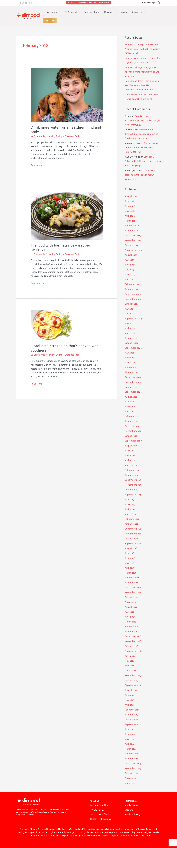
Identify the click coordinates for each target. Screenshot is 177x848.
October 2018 (131, 538)
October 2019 (131, 489)
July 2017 (129, 612)
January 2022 (131, 372)
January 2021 (131, 421)
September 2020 (133, 440)
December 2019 (133, 480)
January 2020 (131, 475)
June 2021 (130, 406)
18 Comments (38, 354)
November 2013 (133, 768)
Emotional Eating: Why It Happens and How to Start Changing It (143, 161)
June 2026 (130, 206)
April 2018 (130, 568)
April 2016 (130, 665)
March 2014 (130, 749)
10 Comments (38, 254)
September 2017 (133, 602)
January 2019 (131, 524)
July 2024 (129, 308)
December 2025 (133, 235)
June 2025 (130, 264)
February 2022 (132, 367)
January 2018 (131, 582)
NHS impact (71, 12)
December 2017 (133, 587)
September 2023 (133, 318)
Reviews (108, 12)
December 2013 (133, 763)
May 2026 (130, 211)
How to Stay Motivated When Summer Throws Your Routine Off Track (142, 147)
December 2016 (133, 636)
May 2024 (129, 313)
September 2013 (133, 778)
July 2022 (129, 352)
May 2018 (129, 563)
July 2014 (129, 729)
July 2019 (129, 499)
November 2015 (133, 675)
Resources (136, 12)
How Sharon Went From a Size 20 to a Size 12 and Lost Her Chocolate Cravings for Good (142, 85)
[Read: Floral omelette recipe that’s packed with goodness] (52, 325)
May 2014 (129, 739)
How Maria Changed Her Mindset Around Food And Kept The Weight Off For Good (142, 49)
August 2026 (131, 196)
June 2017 (130, 616)
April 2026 (130, 216)
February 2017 (132, 626)
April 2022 (130, 362)
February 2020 (132, 470)
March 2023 (131, 333)
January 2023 (131, 338)
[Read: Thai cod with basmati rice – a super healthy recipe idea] (67, 216)
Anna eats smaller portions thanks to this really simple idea (142, 174)
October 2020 (132, 436)
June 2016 (130, 656)
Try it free (50, 20)
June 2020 (130, 450)
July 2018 (129, 553)
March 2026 (131, 220)
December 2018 (133, 528)
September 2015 (133, 685)
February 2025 (132, 284)
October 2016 (131, 646)
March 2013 (130, 783)
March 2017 (130, 621)
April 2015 (129, 704)
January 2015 (131, 714)
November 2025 (133, 240)
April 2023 (130, 328)
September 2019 (133, 494)
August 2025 (131, 255)
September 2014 (133, 724)
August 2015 (131, 690)
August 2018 (131, 548)
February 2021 (132, 416)
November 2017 (133, 592)
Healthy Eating (55, 136)
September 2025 (133, 250)
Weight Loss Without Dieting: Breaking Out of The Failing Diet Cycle (141, 134)
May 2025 (129, 269)
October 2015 (131, 680)
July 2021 (129, 401)
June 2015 (130, 695)
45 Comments (38, 136)
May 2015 (129, 700)
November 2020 (133, 431)
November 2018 (133, 533)
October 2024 (131, 304)
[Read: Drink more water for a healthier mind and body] (67, 94)
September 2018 (133, 543)
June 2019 (130, 504)
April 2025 (130, 274)
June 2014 (130, 734)
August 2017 (131, 607)
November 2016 (133, 641)
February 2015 (132, 709)
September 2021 (133, 392)
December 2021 (133, 377)
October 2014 (131, 719)
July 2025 (129, 260)
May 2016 (129, 661)
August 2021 (131, 397)
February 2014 (132, 753)
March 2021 (130, 411)
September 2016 (133, 651)
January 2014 (131, 758)
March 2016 (131, 670)
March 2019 (131, 514)
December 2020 (133, 426)
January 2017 (131, 631)
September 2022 (133, 348)
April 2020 (130, 460)
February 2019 (132, 519)
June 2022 (130, 357)
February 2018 (132, 577)
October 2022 (131, 343)
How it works (51, 12)
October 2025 (131, 245)
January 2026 (131, 230)
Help (122, 12)
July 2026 (129, 201)
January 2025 (131, 289)
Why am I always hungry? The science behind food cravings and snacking (142, 71)
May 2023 (129, 323)
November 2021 (133, 382)
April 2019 (130, 509)
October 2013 (131, 773)
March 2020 (131, 465)
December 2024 (133, 294)
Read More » (37, 164)
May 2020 (130, 455)
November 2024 (133, 299)
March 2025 (131, 279)
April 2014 (129, 744)
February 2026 (132, 225)
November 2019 (133, 485)
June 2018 (130, 558)
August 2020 (131, 445)
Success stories (92, 12)
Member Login (149, 3)
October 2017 (131, 597)
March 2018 (131, 573)
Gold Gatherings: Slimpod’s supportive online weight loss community (142, 120)
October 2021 (131, 387)
